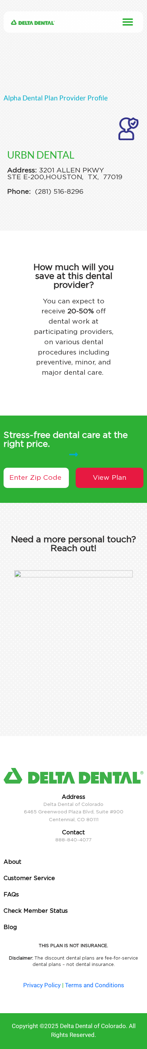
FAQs (11, 894)
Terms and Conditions (94, 985)
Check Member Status (36, 910)
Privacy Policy (42, 985)
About (12, 861)
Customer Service (29, 878)
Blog (10, 927)
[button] (127, 22)
